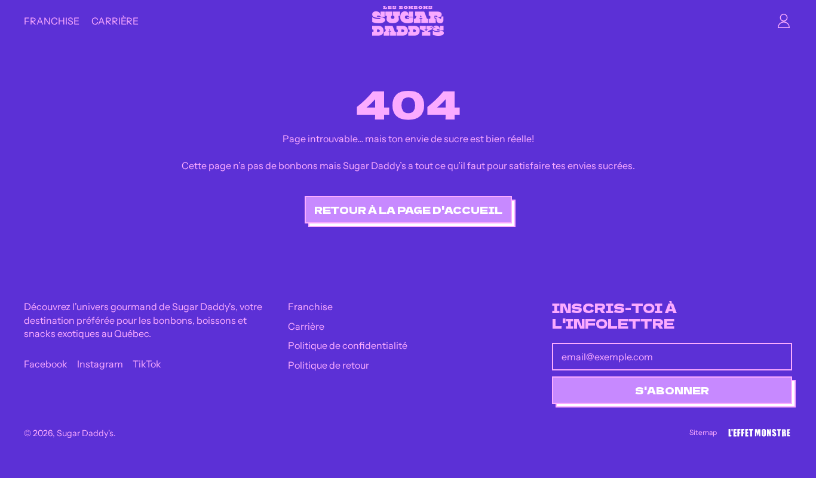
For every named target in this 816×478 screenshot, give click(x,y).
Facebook (46, 364)
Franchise (51, 21)
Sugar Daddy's (85, 433)
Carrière (115, 21)
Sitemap (703, 432)
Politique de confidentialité (347, 345)
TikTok (147, 364)
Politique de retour (328, 365)
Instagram (100, 364)
